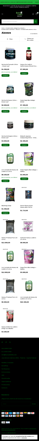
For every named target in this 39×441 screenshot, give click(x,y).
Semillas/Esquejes (7, 362)
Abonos (18, 29)
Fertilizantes (6, 369)
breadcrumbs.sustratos (8, 29)
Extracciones (6, 372)
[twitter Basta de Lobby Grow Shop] (10, 342)
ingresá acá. (32, 428)
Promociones (6, 384)
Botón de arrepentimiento (8, 430)
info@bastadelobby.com (9, 355)
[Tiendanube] (9, 433)
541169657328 (7, 348)
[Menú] (2, 14)
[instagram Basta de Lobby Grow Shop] (2, 342)
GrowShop (5, 366)
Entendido (24, 438)
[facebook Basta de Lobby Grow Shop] (6, 342)
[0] (36, 14)
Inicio (3, 28)
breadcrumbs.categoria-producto (15, 28)
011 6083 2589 (6, 351)
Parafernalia (6, 378)
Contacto (4, 388)
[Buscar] (35, 21)
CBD (3, 375)
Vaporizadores (6, 381)
